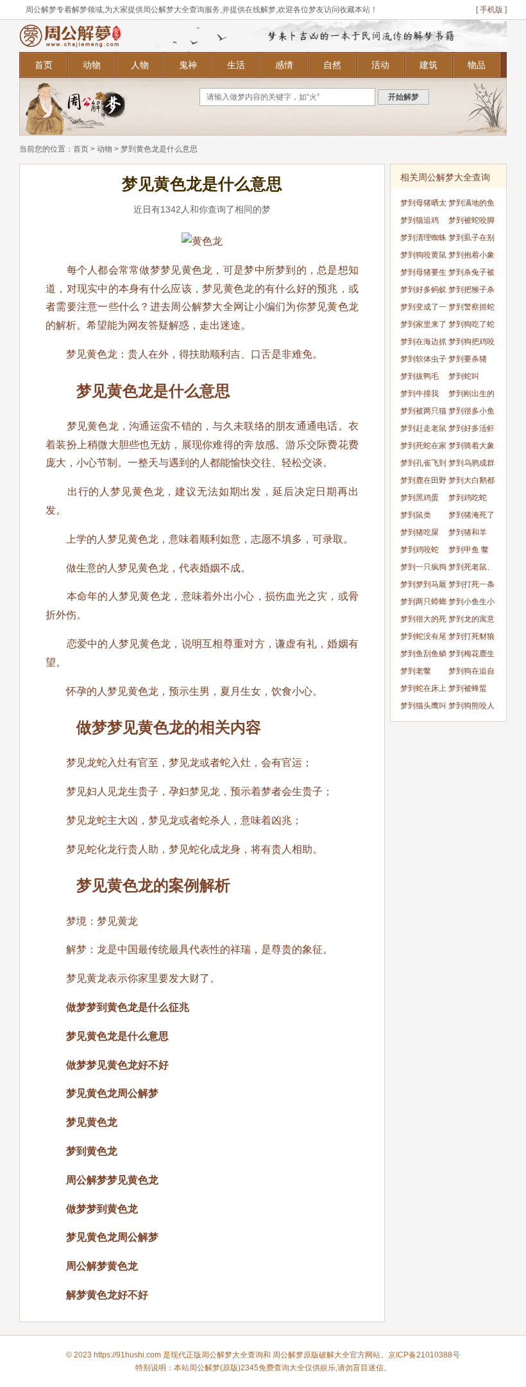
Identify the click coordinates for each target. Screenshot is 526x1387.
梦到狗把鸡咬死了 (471, 344)
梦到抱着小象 (471, 254)
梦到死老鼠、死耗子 (471, 569)
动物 (92, 65)
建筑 (428, 65)
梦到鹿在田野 (423, 480)
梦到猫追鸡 (419, 220)
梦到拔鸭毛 (419, 376)
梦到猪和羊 (467, 532)
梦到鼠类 (415, 514)
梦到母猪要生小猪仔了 (423, 274)
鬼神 (188, 65)
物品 (477, 65)
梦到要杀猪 (467, 358)
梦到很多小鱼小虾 (471, 413)
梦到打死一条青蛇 (471, 586)
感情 (284, 65)
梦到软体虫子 (423, 358)
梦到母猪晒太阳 (423, 205)
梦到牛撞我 (419, 393)
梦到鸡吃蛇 (467, 497)
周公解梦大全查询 (232, 1354)
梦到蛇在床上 (423, 688)
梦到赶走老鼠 (423, 428)
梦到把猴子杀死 (471, 292)
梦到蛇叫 (463, 376)
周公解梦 (288, 1354)
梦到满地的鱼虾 (471, 205)
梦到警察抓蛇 (471, 306)
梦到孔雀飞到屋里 (423, 465)
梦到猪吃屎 (419, 532)
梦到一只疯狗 (423, 567)
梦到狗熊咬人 (471, 705)
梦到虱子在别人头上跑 (471, 240)
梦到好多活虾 (471, 428)
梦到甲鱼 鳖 (468, 549)
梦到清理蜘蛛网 (423, 240)
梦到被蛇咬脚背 (471, 222)
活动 (380, 65)
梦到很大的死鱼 (423, 621)
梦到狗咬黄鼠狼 (423, 257)
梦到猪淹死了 (471, 514)
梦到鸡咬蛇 (419, 549)
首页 (44, 65)
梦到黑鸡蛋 (419, 497)
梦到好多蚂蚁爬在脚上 (423, 292)
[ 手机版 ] (491, 9)
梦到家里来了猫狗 (423, 326)
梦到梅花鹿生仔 (471, 656)
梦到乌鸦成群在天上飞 (471, 465)
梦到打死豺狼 (471, 636)
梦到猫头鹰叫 (423, 705)
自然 (332, 65)
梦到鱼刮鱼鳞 (423, 653)
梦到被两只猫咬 (423, 413)
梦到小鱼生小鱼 (471, 604)
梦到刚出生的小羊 (471, 396)
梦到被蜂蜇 (467, 688)
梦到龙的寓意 (471, 619)
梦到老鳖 (415, 671)
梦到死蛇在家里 (423, 448)
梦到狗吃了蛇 (471, 324)
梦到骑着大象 (471, 445)
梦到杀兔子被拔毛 (471, 274)
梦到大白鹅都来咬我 (471, 482)
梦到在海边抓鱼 (423, 344)
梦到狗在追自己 (471, 673)
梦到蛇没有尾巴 (423, 638)
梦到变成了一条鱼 (423, 309)
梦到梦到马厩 (423, 584)
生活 (236, 65)
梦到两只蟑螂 (423, 601)
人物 (140, 65)
